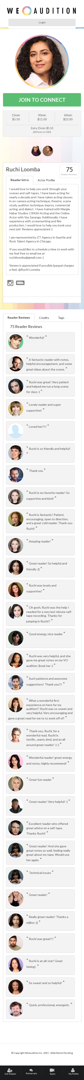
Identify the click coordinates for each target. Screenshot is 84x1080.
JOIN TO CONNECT (42, 100)
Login (42, 22)
